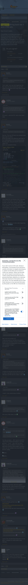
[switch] (22, 292)
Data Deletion (5, 324)
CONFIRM (8, 318)
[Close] (24, 260)
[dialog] (14, 292)
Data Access (14, 324)
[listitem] (14, 289)
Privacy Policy (22, 324)
